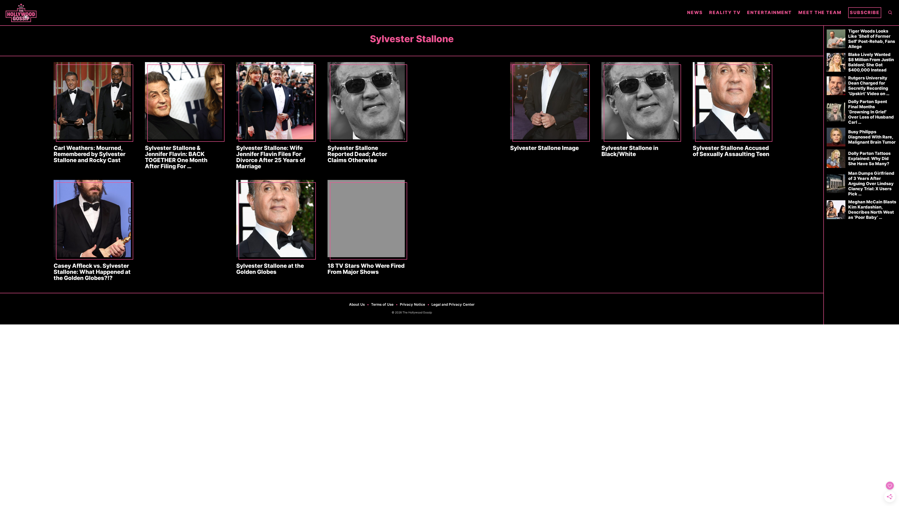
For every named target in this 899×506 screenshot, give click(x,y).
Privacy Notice (412, 304)
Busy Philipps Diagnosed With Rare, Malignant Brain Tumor (872, 137)
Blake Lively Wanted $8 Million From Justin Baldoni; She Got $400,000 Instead (871, 62)
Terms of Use (382, 304)
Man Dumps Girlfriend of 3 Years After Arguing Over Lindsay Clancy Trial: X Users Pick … (871, 183)
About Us (357, 304)
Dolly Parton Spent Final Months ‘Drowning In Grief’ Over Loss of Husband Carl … (871, 112)
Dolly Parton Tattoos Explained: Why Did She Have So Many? (869, 158)
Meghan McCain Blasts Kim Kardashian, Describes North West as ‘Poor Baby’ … (872, 209)
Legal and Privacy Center (453, 304)
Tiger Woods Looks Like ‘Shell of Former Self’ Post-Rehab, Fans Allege (871, 39)
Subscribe (865, 12)
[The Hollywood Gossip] (343, 12)
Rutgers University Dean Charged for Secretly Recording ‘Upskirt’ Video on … (868, 85)
